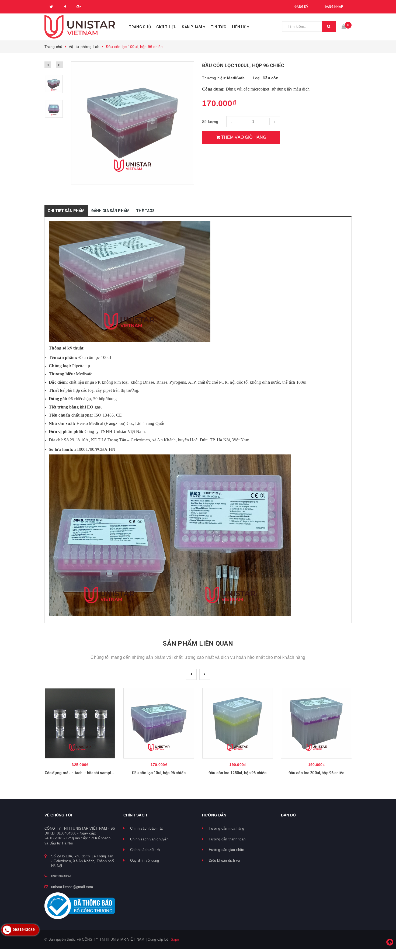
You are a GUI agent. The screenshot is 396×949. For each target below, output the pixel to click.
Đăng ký (301, 7)
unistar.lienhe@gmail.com (72, 887)
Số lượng (210, 121)
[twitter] (51, 6)
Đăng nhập (334, 7)
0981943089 (61, 876)
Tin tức (219, 27)
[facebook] (65, 6)
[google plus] (79, 6)
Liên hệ (239, 27)
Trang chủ (140, 27)
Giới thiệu (166, 27)
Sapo (175, 939)
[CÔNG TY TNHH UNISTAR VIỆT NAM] (79, 27)
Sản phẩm (192, 27)
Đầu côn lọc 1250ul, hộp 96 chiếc (316, 773)
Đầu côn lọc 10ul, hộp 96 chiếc (237, 773)
